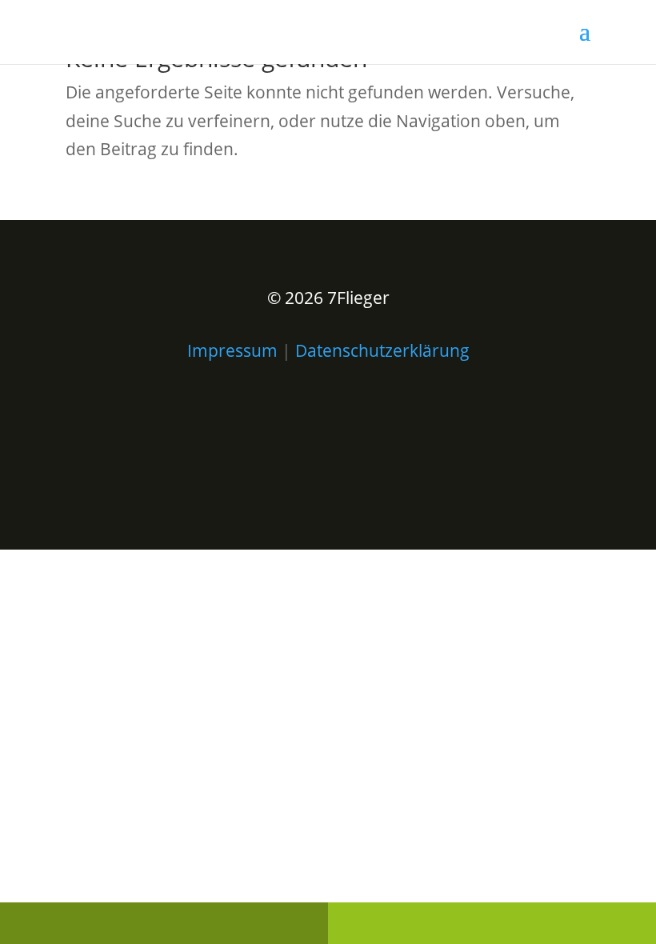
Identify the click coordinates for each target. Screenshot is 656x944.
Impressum (232, 350)
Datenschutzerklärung (382, 350)
